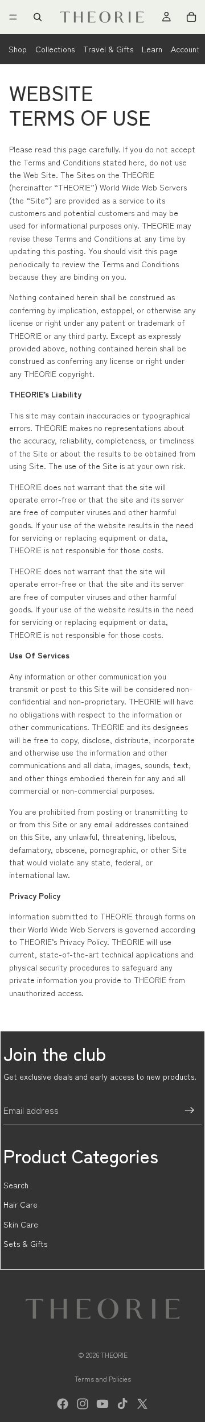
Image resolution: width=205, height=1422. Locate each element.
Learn (152, 49)
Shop (18, 49)
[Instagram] (82, 1404)
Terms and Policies (103, 1378)
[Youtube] (102, 1404)
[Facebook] (62, 1404)
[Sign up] (190, 1110)
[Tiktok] (122, 1404)
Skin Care (20, 1224)
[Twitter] (142, 1404)
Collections (55, 49)
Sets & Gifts (25, 1243)
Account (185, 49)
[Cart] (191, 17)
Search (15, 1185)
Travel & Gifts (108, 49)
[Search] (37, 17)
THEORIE (114, 1354)
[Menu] (13, 17)
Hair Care (20, 1204)
